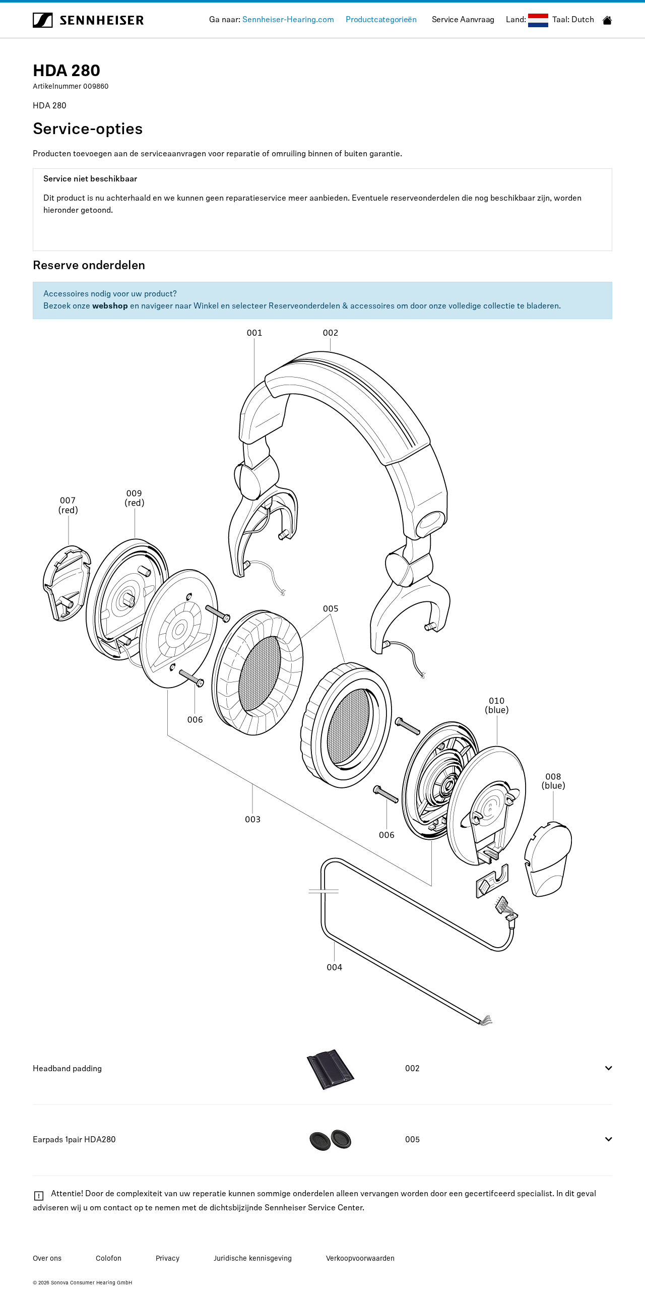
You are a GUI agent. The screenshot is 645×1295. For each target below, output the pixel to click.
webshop (110, 306)
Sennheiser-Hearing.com (288, 20)
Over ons (47, 1259)
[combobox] (538, 20)
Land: (516, 20)
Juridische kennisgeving (253, 1259)
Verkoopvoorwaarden (360, 1259)
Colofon (108, 1259)
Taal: (560, 20)
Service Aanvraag (463, 20)
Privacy (167, 1259)
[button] (322, 1069)
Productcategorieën (381, 20)
